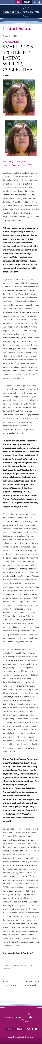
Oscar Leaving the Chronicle (31, 983)
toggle (2, 2)
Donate (27, 2)
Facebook (32, 1029)
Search (35, 2)
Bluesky (28, 1029)
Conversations (11, 41)
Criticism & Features (17, 28)
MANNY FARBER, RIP (10, 983)
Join (18, 2)
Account (39, 2)
